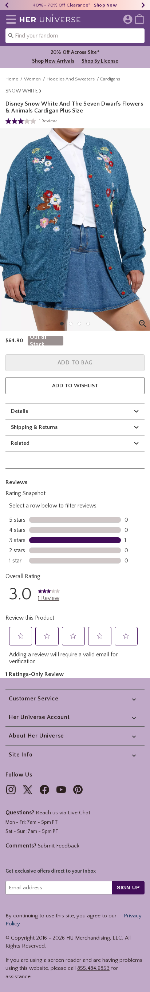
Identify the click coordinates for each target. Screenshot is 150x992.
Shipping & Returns (34, 427)
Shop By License (100, 61)
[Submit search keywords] (10, 35)
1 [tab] (62, 323)
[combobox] (75, 35)
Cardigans (110, 79)
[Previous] (7, 5)
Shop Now (105, 5)
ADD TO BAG (75, 362)
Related (20, 443)
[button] (9, 19)
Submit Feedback (58, 846)
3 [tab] (79, 323)
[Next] (143, 5)
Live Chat (79, 813)
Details (19, 411)
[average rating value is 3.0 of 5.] (22, 121)
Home (11, 79)
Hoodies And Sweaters (71, 79)
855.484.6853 (93, 968)
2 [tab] (70, 323)
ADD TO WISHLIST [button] (75, 386)
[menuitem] (139, 18)
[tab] (75, 229)
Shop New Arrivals (53, 61)
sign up (128, 887)
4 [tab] (88, 323)
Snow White (21, 91)
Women (32, 79)
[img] (10, 789)
